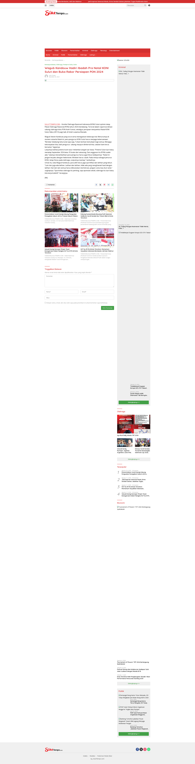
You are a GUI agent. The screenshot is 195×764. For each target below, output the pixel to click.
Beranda (49, 51)
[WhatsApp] (148, 749)
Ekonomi (64, 51)
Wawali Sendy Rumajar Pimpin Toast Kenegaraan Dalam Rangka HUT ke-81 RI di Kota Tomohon (61, 251)
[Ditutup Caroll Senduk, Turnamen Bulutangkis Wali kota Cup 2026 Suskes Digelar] (142, 442)
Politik (57, 51)
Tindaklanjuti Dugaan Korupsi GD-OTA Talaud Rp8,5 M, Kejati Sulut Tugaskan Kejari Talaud (138, 387)
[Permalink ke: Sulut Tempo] (46, 76)
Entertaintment (114, 51)
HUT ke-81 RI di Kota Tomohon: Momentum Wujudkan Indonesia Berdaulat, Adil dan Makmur (97, 250)
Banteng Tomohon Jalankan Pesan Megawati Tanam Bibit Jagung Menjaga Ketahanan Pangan (139, 728)
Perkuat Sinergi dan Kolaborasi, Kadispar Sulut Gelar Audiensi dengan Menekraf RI (133, 670)
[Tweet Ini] (100, 184)
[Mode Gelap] (149, 5)
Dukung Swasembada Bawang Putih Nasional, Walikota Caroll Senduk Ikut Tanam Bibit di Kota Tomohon (97, 216)
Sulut (75, 64)
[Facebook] (137, 749)
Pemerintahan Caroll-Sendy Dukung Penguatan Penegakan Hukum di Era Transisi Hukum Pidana (61, 215)
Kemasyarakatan (50, 64)
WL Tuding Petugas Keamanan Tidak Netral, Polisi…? (133, 227)
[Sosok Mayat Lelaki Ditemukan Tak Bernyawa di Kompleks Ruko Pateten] (124, 395)
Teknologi (103, 51)
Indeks (52, 5)
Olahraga (94, 51)
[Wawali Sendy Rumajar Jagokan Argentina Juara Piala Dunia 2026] (124, 442)
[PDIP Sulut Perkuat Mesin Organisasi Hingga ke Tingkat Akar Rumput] (134, 708)
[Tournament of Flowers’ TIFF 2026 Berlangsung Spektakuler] (133, 582)
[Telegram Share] (108, 184)
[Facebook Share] (96, 184)
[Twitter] (141, 749)
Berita (48, 55)
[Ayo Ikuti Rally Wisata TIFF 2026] (133, 424)
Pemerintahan (75, 51)
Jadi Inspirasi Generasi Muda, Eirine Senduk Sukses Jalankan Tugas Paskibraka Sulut (86, 1)
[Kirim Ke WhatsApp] (112, 184)
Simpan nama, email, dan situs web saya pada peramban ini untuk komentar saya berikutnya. (77, 303)
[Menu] (46, 5)
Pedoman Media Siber (104, 756)
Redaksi (92, 756)
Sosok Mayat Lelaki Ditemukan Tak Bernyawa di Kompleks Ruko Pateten (139, 394)
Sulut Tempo (52, 75)
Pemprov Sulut (68, 64)
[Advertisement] (97, 33)
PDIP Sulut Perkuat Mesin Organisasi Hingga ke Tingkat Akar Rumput (138, 714)
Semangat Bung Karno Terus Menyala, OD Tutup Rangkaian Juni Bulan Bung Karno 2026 (138, 702)
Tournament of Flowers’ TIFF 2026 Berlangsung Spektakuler (133, 663)
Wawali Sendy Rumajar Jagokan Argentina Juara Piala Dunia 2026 (124, 451)
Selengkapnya (133, 402)
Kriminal (85, 51)
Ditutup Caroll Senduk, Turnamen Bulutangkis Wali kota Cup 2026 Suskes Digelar (142, 451)
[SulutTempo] (57, 13)
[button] (145, 5)
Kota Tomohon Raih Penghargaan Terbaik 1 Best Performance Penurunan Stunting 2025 (133, 677)
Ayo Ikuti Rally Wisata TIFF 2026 (127, 435)
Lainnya (92, 55)
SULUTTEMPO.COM (52, 124)
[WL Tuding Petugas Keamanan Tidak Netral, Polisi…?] (134, 146)
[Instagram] (145, 749)
